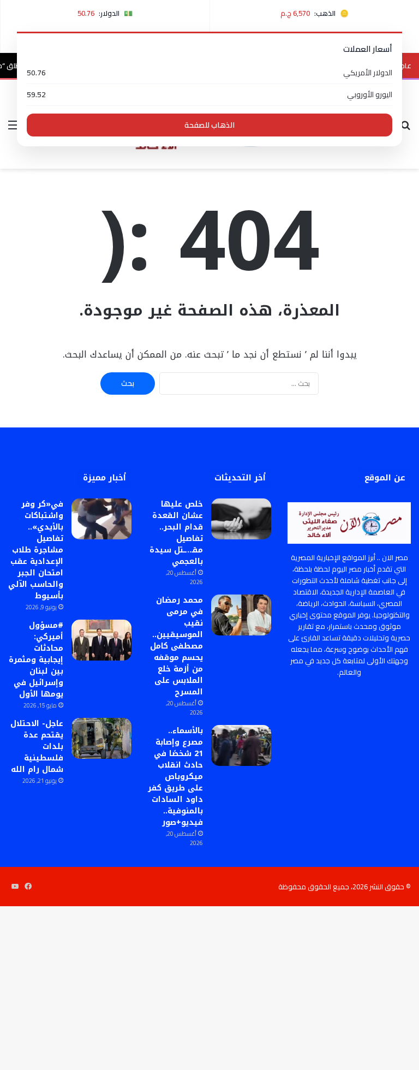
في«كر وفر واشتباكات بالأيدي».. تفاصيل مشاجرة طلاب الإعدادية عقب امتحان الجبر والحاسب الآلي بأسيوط (35, 550)
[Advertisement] (209, 250)
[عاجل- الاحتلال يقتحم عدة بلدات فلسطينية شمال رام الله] (101, 738)
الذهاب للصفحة (209, 125)
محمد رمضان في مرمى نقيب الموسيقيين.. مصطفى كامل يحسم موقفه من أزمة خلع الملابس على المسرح (176, 646)
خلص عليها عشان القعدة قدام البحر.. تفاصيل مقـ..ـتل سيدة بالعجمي (176, 533)
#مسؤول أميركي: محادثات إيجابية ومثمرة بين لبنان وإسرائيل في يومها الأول (36, 660)
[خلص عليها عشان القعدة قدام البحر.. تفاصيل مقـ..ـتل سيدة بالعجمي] (241, 518)
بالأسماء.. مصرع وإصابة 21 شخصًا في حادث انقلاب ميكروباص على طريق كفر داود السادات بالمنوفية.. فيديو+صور (175, 776)
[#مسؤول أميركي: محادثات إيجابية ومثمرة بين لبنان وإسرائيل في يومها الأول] (101, 640)
